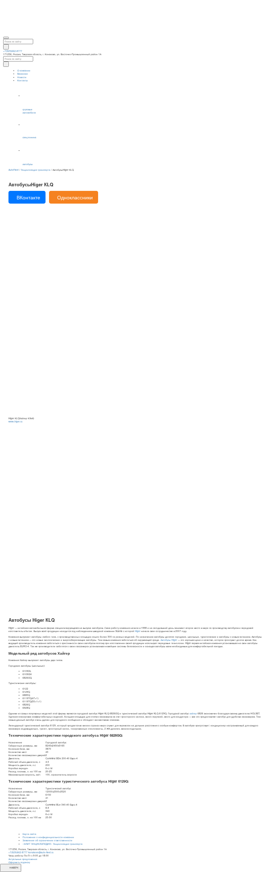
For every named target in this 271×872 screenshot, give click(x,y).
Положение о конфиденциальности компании (48, 837)
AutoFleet (13, 169)
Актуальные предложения (22, 859)
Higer (137, 631)
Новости (21, 77)
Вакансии (22, 73)
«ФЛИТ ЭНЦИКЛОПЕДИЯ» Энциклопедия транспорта (53, 843)
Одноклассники (75, 197)
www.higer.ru (15, 421)
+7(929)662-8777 (12, 51)
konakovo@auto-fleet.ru (41, 852)
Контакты (22, 80)
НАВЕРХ (13, 867)
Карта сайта (29, 834)
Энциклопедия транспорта (35, 169)
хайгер (193, 713)
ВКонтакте (28, 197)
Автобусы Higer (169, 640)
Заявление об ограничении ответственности (47, 840)
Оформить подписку (19, 862)
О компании (23, 70)
